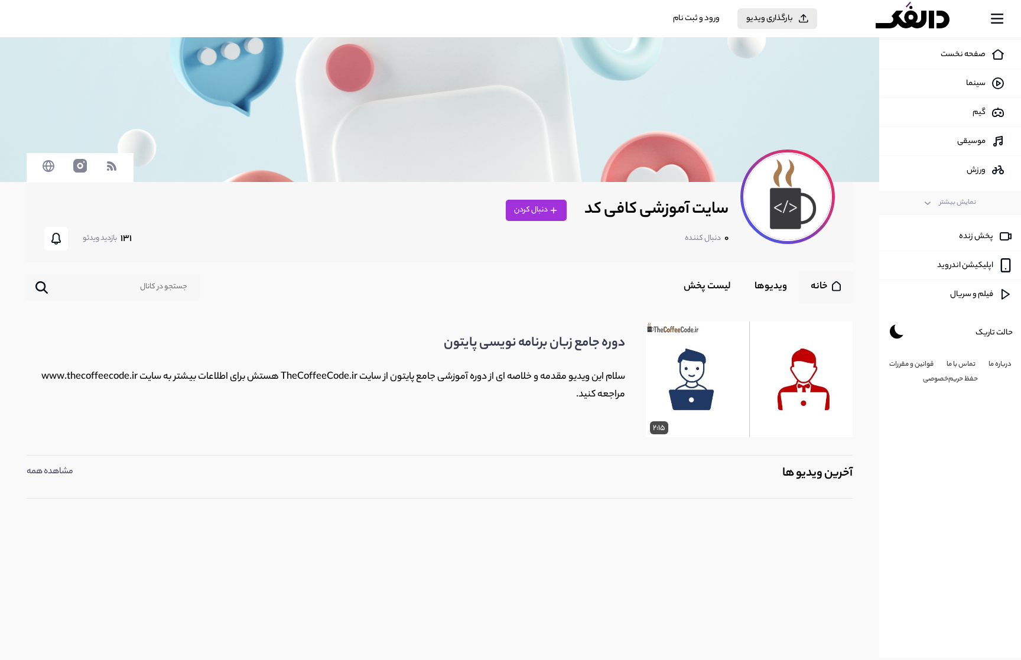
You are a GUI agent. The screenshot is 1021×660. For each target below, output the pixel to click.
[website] (48, 172)
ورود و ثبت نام (696, 18)
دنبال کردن (531, 210)
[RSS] (112, 172)
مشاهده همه (50, 472)
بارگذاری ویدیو (769, 18)
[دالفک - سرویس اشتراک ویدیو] (923, 18)
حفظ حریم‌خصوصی (950, 379)
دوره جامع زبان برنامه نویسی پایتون (534, 343)
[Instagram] (80, 172)
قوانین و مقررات (911, 364)
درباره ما (1000, 364)
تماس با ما (961, 364)
